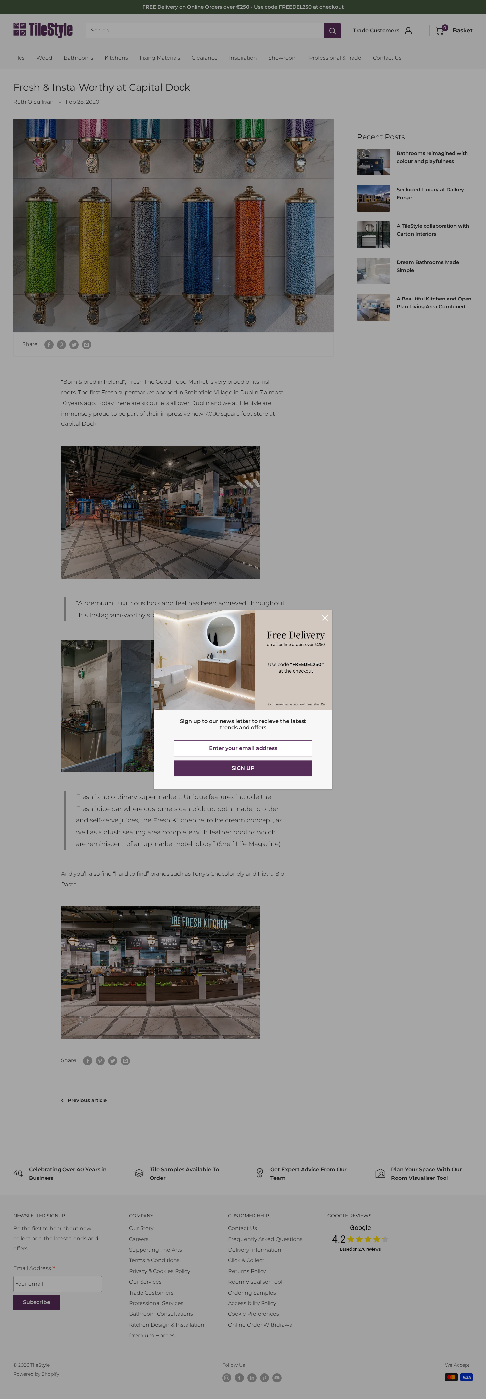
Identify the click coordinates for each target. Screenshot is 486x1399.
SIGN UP (243, 768)
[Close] (325, 617)
